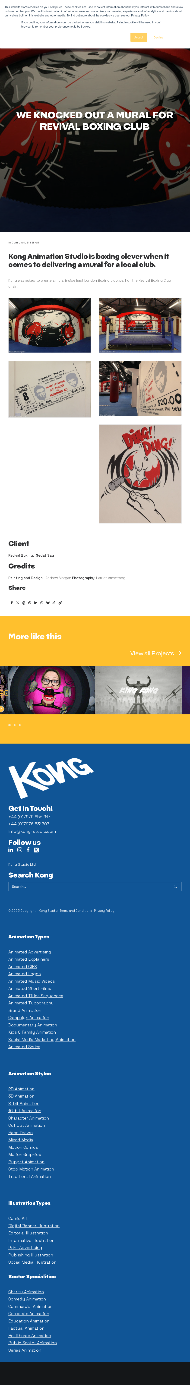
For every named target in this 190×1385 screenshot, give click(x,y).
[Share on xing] (54, 603)
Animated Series (24, 1046)
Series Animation (24, 1350)
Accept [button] (138, 37)
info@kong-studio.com (32, 831)
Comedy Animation (27, 1299)
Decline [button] (158, 37)
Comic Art (18, 242)
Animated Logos (24, 973)
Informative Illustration (31, 1240)
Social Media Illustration (32, 1262)
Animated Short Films (29, 988)
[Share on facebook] (11, 603)
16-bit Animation (24, 1110)
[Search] (95, 886)
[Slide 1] (10, 725)
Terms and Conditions (76, 911)
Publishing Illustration (30, 1255)
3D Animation (21, 1096)
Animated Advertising (29, 952)
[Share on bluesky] (48, 603)
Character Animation (28, 1118)
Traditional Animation (29, 1176)
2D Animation (21, 1089)
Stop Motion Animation (31, 1169)
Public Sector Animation (32, 1342)
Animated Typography (31, 1003)
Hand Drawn (20, 1132)
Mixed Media (20, 1139)
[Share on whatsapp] (41, 603)
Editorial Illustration (28, 1233)
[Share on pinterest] (29, 603)
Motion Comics (23, 1147)
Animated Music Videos (31, 981)
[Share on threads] (23, 603)
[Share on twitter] (17, 603)
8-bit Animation (23, 1103)
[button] (156, 654)
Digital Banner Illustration (34, 1225)
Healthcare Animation (29, 1335)
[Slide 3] (19, 725)
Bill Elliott (33, 242)
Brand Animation (24, 1010)
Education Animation (29, 1321)
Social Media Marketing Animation (42, 1039)
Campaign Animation (28, 1017)
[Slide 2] (14, 725)
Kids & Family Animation (32, 1032)
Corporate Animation (28, 1313)
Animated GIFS (22, 966)
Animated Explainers (28, 959)
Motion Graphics (24, 1154)
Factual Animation (26, 1328)
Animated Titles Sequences (35, 995)
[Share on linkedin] (35, 603)
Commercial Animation (30, 1306)
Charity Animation (26, 1291)
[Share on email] (60, 603)
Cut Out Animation (26, 1125)
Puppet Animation (26, 1161)
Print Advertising (25, 1247)
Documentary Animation (32, 1025)
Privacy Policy (104, 911)
